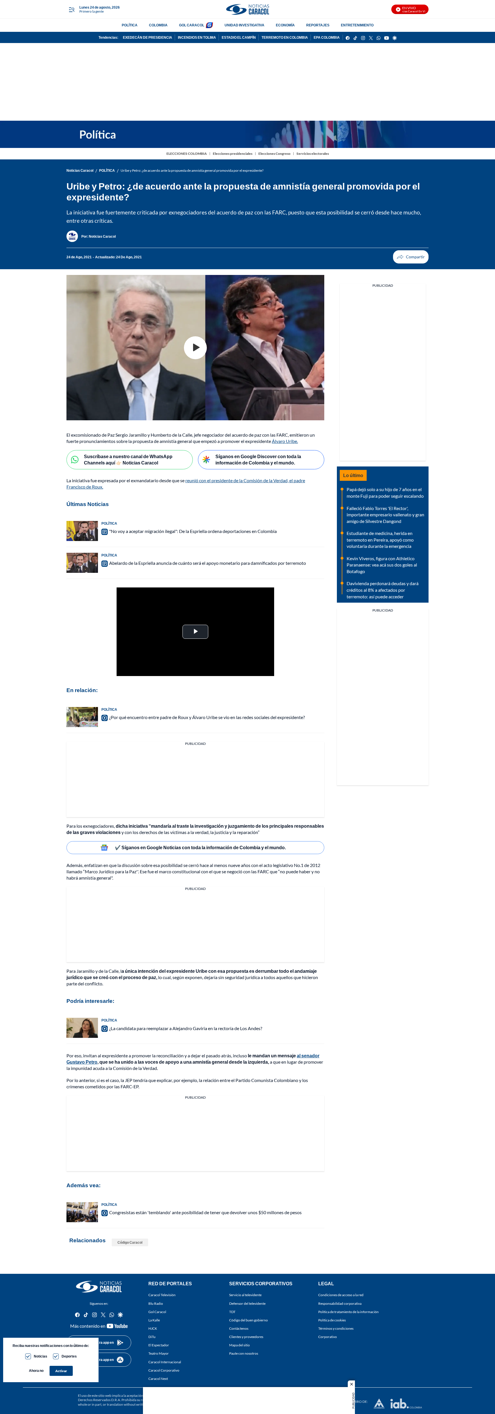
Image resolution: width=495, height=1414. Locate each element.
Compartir (411, 256)
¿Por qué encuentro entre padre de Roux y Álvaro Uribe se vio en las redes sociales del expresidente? (207, 717)
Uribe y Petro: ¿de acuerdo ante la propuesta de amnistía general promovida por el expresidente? (192, 170)
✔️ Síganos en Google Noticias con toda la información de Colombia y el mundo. (200, 847)
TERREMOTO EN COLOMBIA (285, 37)
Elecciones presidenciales (232, 153)
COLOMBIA (158, 25)
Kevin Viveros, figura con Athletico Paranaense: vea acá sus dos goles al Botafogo (382, 565)
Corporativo (327, 1337)
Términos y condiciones (335, 1328)
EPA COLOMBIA (327, 37)
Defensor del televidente (247, 1303)
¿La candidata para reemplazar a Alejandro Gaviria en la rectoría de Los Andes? (185, 1028)
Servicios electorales (312, 153)
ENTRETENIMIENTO (357, 25)
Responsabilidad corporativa (340, 1303)
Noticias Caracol (79, 170)
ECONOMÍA (285, 25)
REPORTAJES (317, 25)
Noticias (40, 1356)
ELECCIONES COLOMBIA (186, 153)
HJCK (152, 1328)
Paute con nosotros (243, 1353)
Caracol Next (158, 1378)
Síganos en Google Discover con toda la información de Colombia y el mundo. (258, 460)
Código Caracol (129, 1242)
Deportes (69, 1356)
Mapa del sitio (239, 1345)
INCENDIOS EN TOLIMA (197, 37)
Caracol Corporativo (163, 1370)
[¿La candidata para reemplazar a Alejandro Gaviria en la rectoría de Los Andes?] (82, 1028)
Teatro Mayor (158, 1353)
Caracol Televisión (162, 1295)
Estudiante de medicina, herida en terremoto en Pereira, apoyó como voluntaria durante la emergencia (380, 539)
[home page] (247, 9)
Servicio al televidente (245, 1295)
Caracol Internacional (164, 1362)
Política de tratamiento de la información (348, 1312)
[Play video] (195, 347)
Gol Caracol (157, 1312)
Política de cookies (332, 1320)
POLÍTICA (130, 25)
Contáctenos (238, 1328)
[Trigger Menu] (71, 9)
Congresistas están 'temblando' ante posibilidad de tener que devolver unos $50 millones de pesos (205, 1212)
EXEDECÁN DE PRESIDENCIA (147, 37)
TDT (232, 1312)
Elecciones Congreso (274, 153)
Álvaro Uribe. (285, 441)
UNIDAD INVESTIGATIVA (244, 25)
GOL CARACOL (191, 25)
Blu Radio (155, 1303)
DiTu (152, 1337)
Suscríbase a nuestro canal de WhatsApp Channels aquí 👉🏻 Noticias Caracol (128, 460)
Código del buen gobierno (248, 1320)
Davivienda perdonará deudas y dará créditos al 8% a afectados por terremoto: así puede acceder (383, 590)
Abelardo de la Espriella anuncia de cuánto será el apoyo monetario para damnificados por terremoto (207, 563)
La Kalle (154, 1320)
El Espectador (158, 1345)
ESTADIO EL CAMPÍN (239, 37)
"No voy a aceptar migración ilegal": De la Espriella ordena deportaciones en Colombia (193, 531)
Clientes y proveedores (246, 1337)
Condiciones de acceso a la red (341, 1295)
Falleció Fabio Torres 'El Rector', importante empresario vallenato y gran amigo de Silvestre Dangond (385, 514)
